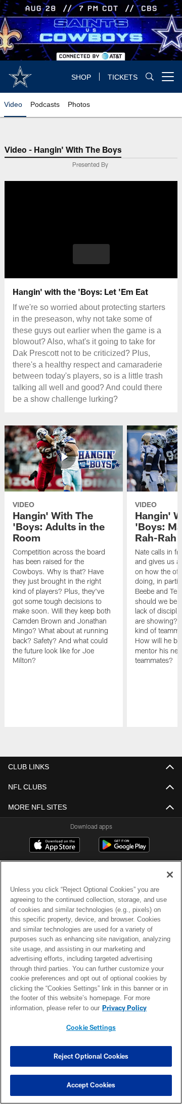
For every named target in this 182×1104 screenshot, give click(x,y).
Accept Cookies (91, 1085)
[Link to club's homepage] (20, 73)
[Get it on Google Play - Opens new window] (124, 850)
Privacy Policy (124, 1008)
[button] (91, 254)
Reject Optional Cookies (91, 1056)
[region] (91, 982)
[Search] (150, 77)
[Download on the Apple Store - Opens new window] (54, 846)
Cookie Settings (91, 1027)
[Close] (170, 875)
